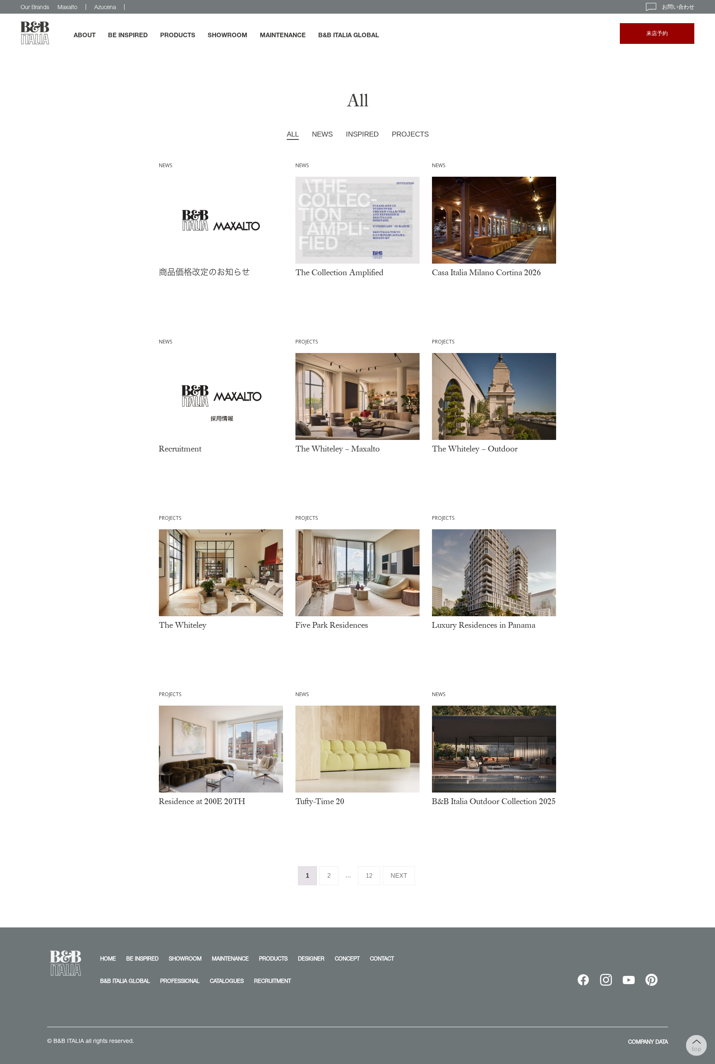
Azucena (105, 6)
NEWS (322, 134)
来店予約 (657, 33)
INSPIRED (362, 134)
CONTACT (382, 958)
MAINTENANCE (283, 34)
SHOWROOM (227, 34)
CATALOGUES (227, 981)
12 (369, 875)
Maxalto (67, 6)
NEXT (399, 875)
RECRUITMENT (272, 981)
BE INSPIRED (128, 34)
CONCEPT (347, 958)
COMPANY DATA (648, 1041)
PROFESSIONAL (179, 981)
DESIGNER (311, 958)
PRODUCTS (177, 34)
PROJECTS (410, 134)
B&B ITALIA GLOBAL (348, 34)
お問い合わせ (677, 6)
